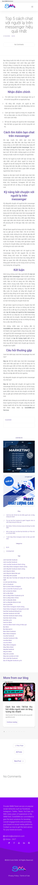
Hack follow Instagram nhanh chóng (13, 607)
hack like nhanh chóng (9, 618)
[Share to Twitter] (9, 843)
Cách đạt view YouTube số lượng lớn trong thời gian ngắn (19, 579)
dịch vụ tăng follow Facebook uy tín (13, 595)
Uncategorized (10, 551)
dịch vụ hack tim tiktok (9, 591)
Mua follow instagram (9, 633)
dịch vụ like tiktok (8, 593)
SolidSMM (8, 420)
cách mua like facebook (10, 562)
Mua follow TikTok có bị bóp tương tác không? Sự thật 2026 (20, 526)
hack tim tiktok (7, 622)
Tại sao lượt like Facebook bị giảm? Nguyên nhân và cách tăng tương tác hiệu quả (20, 521)
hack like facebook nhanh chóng (12, 615)
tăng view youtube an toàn (11, 656)
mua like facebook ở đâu (10, 638)
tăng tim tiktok (7, 651)
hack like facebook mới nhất (11, 613)
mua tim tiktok (7, 642)
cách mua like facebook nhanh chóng (14, 564)
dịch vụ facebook (8, 584)
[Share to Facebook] (14, 843)
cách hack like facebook (10, 560)
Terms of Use (25, 876)
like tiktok (6, 627)
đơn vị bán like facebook (10, 658)
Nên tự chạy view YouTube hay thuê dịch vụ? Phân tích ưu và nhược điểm (20, 532)
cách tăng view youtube (10, 575)
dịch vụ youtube (7, 604)
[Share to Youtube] (19, 843)
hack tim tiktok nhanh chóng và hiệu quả (15, 624)
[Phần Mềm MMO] (19, 457)
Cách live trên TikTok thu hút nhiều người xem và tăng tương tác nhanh (20, 515)
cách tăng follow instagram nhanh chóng (15, 566)
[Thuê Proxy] (19, 491)
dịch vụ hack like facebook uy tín (12, 589)
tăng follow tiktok (8, 647)
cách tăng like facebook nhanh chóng (14, 569)
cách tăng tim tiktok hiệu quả (11, 573)
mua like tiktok (7, 640)
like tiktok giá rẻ (7, 629)
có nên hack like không (9, 582)
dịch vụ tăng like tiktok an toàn (12, 602)
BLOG (13, 36)
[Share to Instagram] (29, 843)
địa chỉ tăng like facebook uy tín (12, 660)
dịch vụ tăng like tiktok (9, 600)
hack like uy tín (7, 620)
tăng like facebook (8, 649)
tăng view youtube (8, 654)
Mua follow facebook (9, 631)
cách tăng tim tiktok (9, 571)
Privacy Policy (13, 876)
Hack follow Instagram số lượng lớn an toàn (16, 609)
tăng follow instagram (9, 645)
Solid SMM (14, 860)
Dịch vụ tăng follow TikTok (11, 598)
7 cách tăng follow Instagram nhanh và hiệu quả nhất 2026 (20, 537)
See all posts (9, 682)
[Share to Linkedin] (24, 843)
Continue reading (12, 722)
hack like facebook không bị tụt (12, 611)
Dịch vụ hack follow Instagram (12, 586)
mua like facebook (8, 636)
